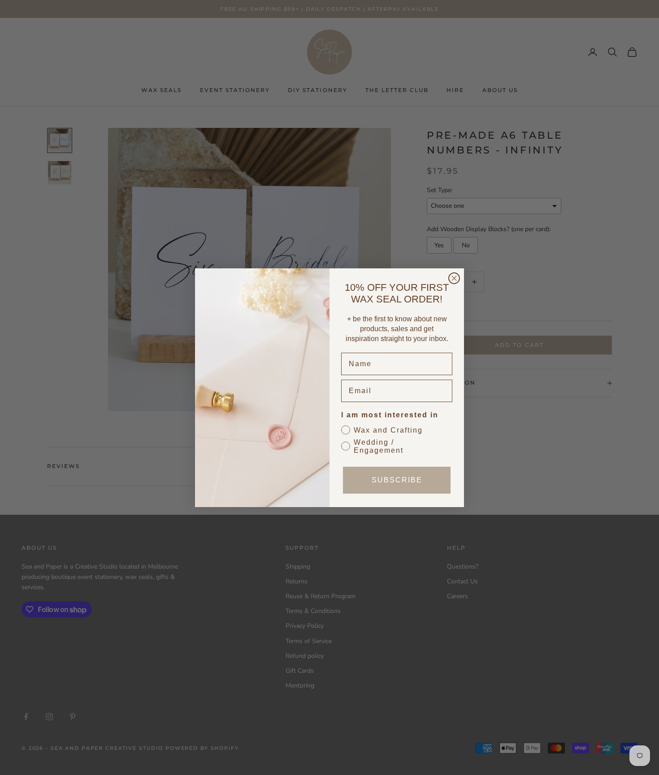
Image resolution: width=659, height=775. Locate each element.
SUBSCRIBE (397, 480)
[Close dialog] (454, 278)
